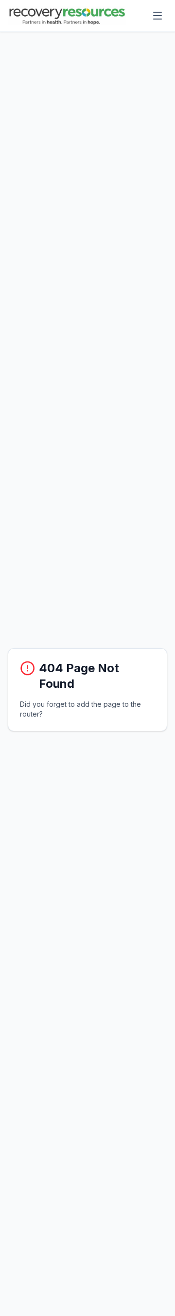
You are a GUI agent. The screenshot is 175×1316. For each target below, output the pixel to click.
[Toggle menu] (157, 15)
